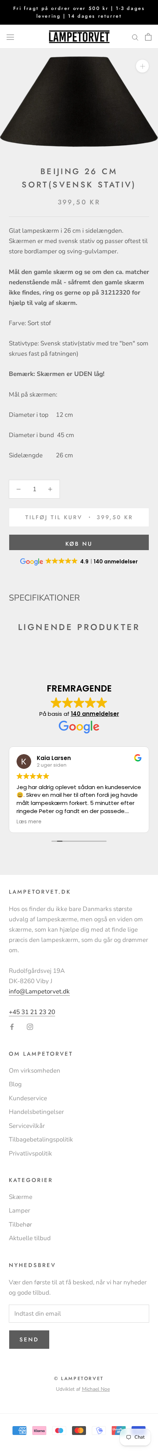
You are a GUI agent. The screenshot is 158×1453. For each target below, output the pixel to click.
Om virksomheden (34, 1070)
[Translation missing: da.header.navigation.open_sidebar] (10, 37)
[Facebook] (12, 1026)
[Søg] (135, 36)
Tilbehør (20, 1224)
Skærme (20, 1197)
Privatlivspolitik (30, 1153)
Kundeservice (28, 1098)
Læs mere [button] (29, 822)
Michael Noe (96, 1389)
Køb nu (79, 544)
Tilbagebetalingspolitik (41, 1139)
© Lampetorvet (79, 1378)
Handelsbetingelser (36, 1112)
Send (29, 1340)
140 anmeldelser (95, 714)
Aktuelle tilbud (30, 1238)
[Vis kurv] (148, 37)
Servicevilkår (27, 1126)
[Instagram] (30, 1026)
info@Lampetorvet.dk (39, 991)
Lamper (19, 1210)
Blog (15, 1084)
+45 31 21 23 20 (32, 1012)
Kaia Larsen (54, 758)
